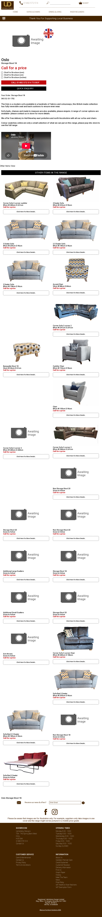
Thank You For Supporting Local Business (51, 18)
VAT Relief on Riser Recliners (66, 885)
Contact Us (20, 844)
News (58, 880)
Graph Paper (60, 872)
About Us (59, 858)
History (58, 875)
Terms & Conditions (23, 865)
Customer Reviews (63, 865)
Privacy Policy (21, 862)
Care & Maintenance (23, 858)
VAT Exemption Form (64, 887)
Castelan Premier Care (64, 860)
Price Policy (60, 882)
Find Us (58, 870)
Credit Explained (62, 862)
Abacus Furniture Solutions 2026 (50, 910)
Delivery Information (63, 867)
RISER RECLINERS (77, 12)
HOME (15, 12)
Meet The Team (62, 877)
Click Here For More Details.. (26, 212)
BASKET (86, 3)
